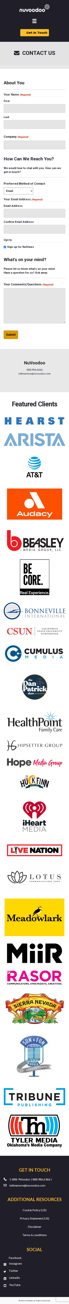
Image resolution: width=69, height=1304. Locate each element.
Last (6, 117)
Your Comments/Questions (28, 284)
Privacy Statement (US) (34, 1218)
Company (16, 136)
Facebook (15, 1257)
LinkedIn (14, 1277)
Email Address (13, 206)
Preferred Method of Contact (24, 183)
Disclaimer (34, 1226)
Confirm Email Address (19, 222)
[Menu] (34, 21)
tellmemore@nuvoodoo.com (27, 1185)
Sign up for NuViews (20, 247)
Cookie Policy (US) (34, 1210)
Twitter (13, 1270)
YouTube (14, 1285)
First (7, 101)
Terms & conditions (34, 1235)
